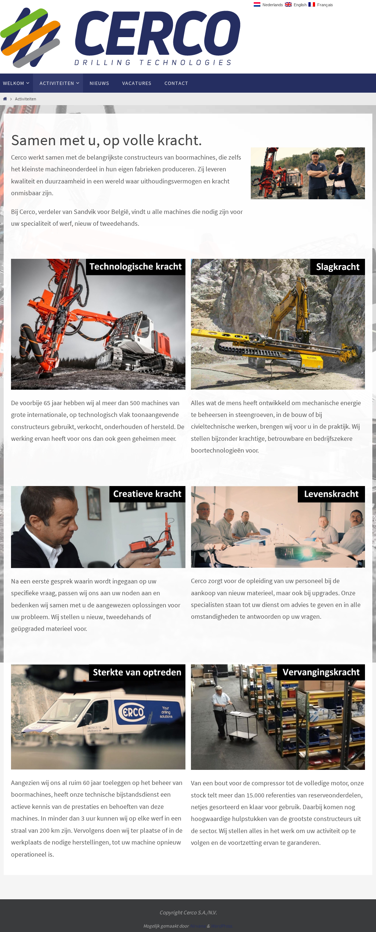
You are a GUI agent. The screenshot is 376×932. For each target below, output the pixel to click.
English (299, 5)
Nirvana (198, 926)
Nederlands (271, 5)
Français (324, 5)
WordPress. (222, 926)
